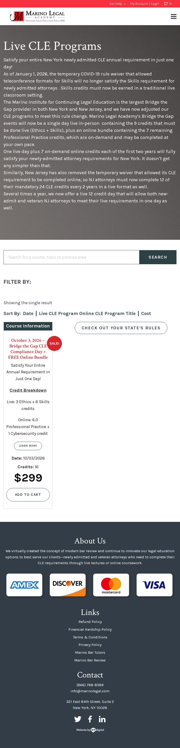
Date (28, 313)
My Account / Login (144, 4)
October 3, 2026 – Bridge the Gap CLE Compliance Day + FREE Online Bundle (28, 348)
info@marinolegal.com (90, 691)
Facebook (90, 719)
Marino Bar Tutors (90, 652)
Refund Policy (90, 621)
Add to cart (28, 494)
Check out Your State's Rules (121, 328)
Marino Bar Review (90, 660)
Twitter (78, 719)
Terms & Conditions (90, 637)
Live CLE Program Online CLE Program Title (87, 313)
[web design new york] (90, 731)
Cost (146, 313)
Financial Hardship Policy (90, 629)
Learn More (28, 445)
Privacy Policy (90, 644)
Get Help (115, 4)
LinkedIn (102, 719)
